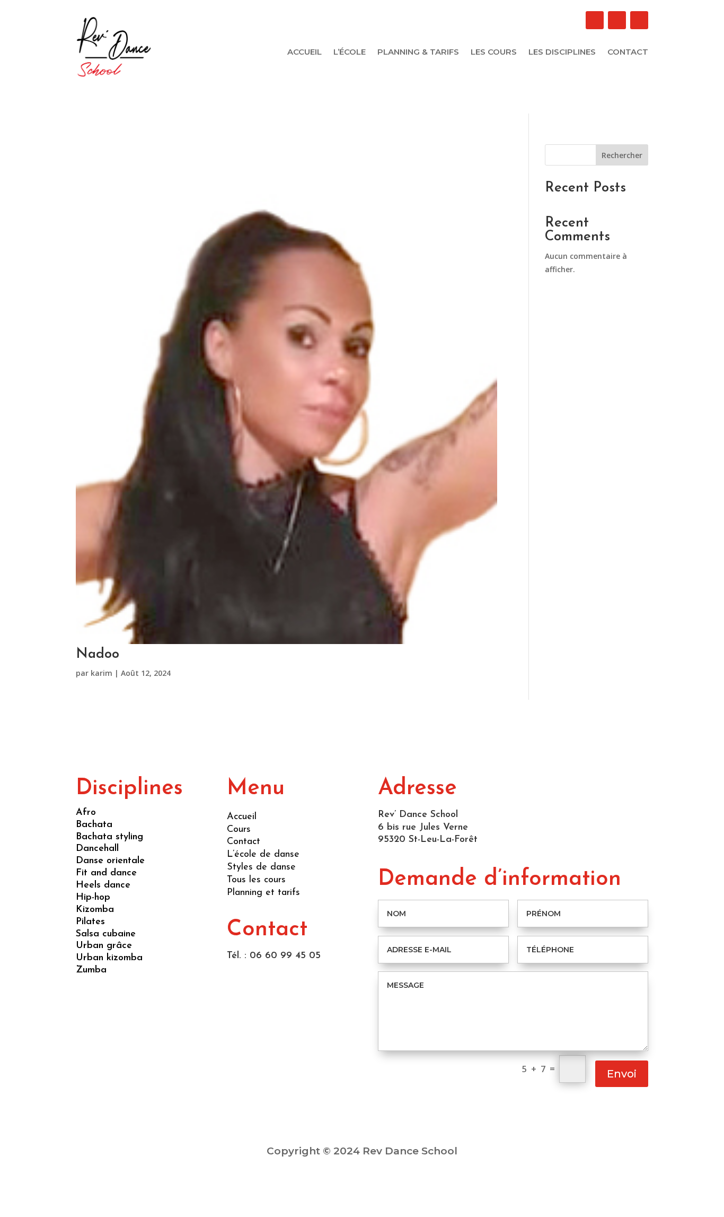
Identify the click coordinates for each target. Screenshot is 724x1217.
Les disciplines (562, 52)
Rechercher (622, 155)
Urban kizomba (109, 958)
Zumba (91, 970)
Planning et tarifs (263, 893)
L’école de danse (263, 854)
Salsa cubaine (106, 934)
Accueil (304, 52)
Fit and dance (106, 873)
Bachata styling (109, 837)
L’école (349, 52)
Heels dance (103, 885)
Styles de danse (261, 867)
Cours (239, 829)
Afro (86, 813)
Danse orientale (110, 861)
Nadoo (97, 654)
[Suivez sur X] (617, 20)
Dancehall (97, 849)
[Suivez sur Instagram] (639, 20)
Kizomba (95, 910)
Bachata (94, 825)
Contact (627, 52)
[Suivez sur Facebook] (595, 20)
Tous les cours (256, 880)
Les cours (494, 52)
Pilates (90, 922)
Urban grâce (104, 946)
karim (101, 673)
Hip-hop (93, 897)
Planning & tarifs (418, 52)
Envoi (622, 1073)
